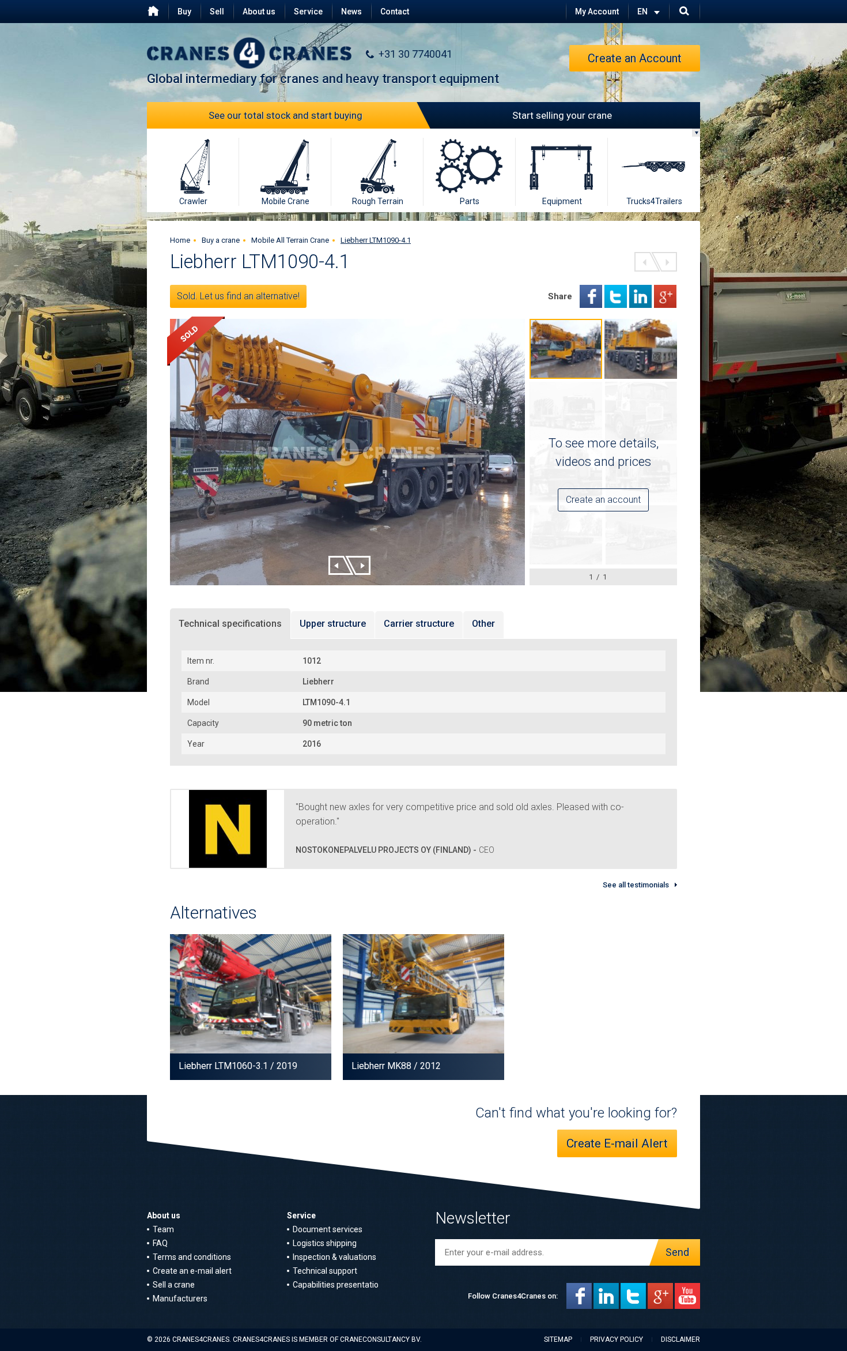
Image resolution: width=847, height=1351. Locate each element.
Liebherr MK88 (381, 1065)
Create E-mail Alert (617, 1143)
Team (163, 1229)
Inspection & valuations (334, 1257)
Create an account (603, 499)
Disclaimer (680, 1339)
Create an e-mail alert (192, 1270)
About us (259, 11)
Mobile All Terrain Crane (290, 240)
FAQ (160, 1243)
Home (180, 240)
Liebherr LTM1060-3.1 (223, 1065)
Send (677, 1252)
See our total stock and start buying (285, 115)
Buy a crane (221, 240)
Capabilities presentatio (336, 1284)
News (351, 11)
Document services (327, 1229)
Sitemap (558, 1339)
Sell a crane (174, 1284)
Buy (184, 11)
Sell (217, 11)
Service (308, 11)
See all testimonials (636, 884)
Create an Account (635, 58)
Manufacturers (180, 1298)
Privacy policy (616, 1339)
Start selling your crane (562, 115)
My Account (597, 11)
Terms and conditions (192, 1257)
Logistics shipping (325, 1243)
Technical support (325, 1270)
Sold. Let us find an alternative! (238, 296)
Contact (394, 11)
